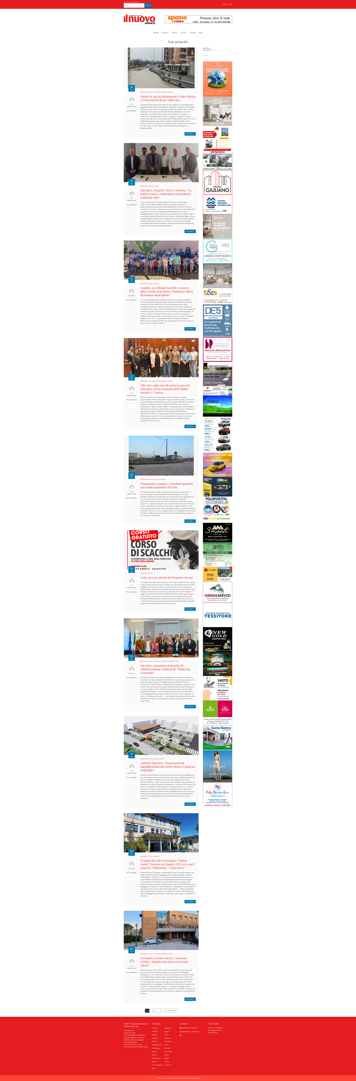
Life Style (167, 1048)
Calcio (166, 1035)
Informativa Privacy (215, 1030)
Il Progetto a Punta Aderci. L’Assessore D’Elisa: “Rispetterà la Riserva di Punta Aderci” (164, 961)
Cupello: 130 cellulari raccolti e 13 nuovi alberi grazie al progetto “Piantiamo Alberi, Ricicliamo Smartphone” (166, 291)
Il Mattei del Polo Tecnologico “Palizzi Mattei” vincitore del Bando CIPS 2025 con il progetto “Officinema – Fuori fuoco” (167, 864)
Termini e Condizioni (215, 1028)
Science (154, 1061)
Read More (190, 134)
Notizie (156, 33)
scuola (166, 1061)
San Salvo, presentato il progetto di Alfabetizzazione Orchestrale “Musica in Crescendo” (165, 669)
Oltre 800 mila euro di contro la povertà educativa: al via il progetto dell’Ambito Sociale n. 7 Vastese (165, 388)
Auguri (166, 1031)
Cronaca (174, 33)
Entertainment (157, 1045)
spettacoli (167, 1065)
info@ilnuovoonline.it (136, 1037)
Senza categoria (157, 1065)
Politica (184, 33)
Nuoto (166, 1055)
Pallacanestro (156, 1058)
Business (151, 479)
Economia (167, 1041)
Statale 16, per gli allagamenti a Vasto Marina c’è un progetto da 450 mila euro (168, 98)
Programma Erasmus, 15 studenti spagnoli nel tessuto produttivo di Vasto (166, 485)
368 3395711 (195, 1032)
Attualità (164, 33)
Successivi (172, 1010)
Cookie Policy (213, 1032)
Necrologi (167, 1051)
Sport (201, 33)
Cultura (192, 33)
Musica (154, 1051)
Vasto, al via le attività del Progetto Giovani (166, 577)
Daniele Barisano (194, 1078)
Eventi (166, 1045)
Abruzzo (155, 1028)
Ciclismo (155, 1038)
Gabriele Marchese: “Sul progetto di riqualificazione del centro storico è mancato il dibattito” (167, 766)
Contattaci (225, 4)
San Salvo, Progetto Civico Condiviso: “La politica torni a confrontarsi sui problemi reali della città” (165, 193)
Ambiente (167, 1028)
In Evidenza (158, 92)
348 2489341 (186, 1032)
